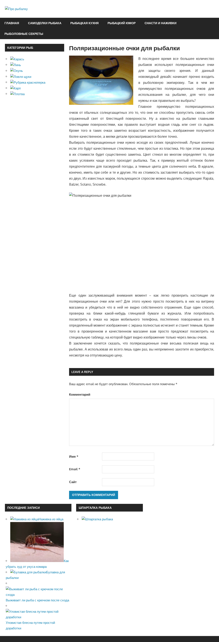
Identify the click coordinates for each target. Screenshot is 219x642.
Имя (73, 456)
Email (74, 469)
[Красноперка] (27, 82)
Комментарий (79, 394)
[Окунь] (16, 71)
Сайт (73, 482)
